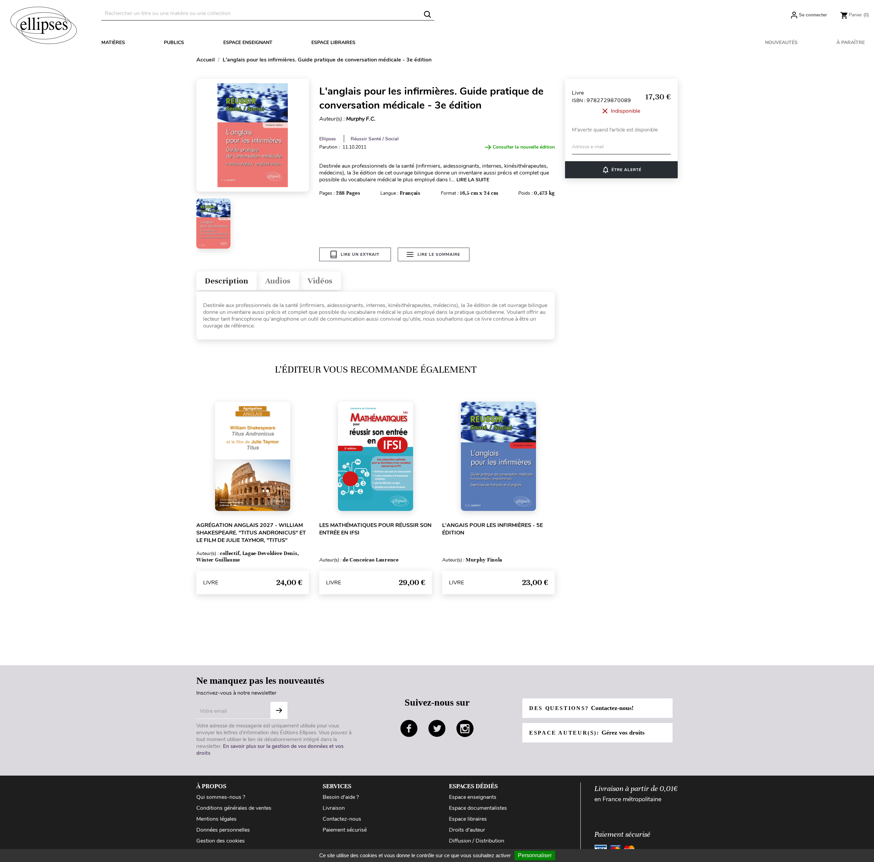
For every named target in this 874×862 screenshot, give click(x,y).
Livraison (334, 808)
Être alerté (622, 170)
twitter (437, 728)
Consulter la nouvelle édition (524, 147)
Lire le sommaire (439, 254)
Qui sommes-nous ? (220, 797)
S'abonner (278, 710)
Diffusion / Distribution (476, 841)
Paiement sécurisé (345, 830)
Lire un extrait (360, 254)
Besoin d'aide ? (341, 797)
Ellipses (327, 139)
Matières (113, 42)
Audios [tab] (278, 281)
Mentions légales (216, 819)
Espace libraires (333, 42)
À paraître (850, 42)
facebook (409, 728)
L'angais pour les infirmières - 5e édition (492, 529)
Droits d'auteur (467, 830)
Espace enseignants (472, 797)
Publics (174, 42)
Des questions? (581, 708)
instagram (465, 728)
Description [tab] (226, 281)
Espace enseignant (247, 42)
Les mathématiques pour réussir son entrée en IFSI (375, 529)
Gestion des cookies (220, 841)
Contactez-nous (342, 819)
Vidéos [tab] (320, 281)
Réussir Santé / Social (375, 139)
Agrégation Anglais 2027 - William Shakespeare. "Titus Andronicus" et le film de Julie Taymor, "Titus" (251, 533)
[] (427, 14)
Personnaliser (535, 855)
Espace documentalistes (478, 808)
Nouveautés (781, 42)
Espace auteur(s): (587, 732)
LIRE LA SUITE (472, 180)
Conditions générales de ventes (233, 808)
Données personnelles (223, 830)
